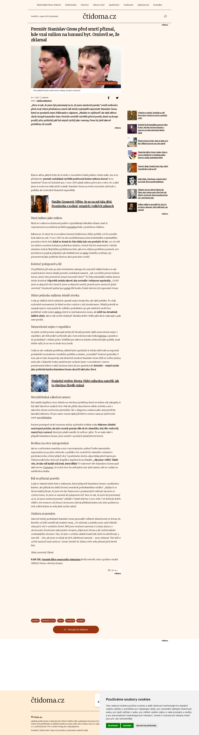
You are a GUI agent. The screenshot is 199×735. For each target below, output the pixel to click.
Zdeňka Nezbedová (44, 101)
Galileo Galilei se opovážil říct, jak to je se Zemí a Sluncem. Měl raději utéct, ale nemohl (153, 207)
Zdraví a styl (99, 5)
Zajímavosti (143, 5)
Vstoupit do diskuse (77, 629)
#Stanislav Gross (48, 621)
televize (102, 335)
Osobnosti (128, 5)
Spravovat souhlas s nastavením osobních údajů (69, 730)
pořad (67, 288)
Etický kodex (44, 730)
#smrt (60, 621)
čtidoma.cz (99, 16)
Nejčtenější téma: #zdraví (49, 5)
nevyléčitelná (44, 417)
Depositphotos (73, 727)
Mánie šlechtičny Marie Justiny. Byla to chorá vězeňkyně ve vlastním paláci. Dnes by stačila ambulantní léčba (152, 155)
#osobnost (70, 621)
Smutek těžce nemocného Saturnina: (61, 559)
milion (58, 312)
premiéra (72, 227)
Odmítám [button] (127, 725)
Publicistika (70, 5)
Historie (85, 5)
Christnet (48, 467)
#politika (35, 621)
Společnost (114, 5)
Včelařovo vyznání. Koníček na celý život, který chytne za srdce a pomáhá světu (152, 115)
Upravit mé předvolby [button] (146, 725)
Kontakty (157, 5)
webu (85, 253)
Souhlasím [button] (113, 725)
